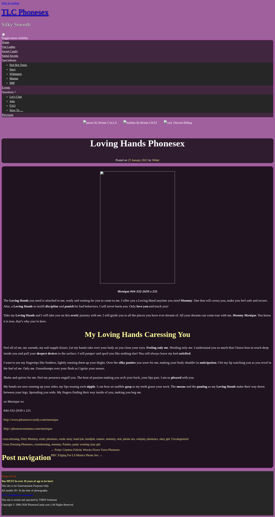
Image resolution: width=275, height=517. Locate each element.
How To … (16, 110)
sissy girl (164, 439)
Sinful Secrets (10, 55)
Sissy (13, 69)
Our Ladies (8, 46)
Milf (12, 83)
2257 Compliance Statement (17, 495)
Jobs (12, 101)
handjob (90, 439)
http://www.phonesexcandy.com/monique (31, 419)
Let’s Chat (16, 96)
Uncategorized (179, 439)
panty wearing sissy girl (86, 444)
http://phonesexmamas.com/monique (28, 428)
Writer (155, 160)
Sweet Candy (10, 51)
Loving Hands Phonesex (137, 143)
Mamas (14, 78)
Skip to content (10, 3)
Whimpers (16, 74)
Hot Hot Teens (18, 65)
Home (5, 42)
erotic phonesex (48, 439)
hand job (79, 439)
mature (100, 439)
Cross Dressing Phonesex (18, 444)
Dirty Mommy (29, 439)
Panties (66, 444)
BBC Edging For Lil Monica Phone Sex (76, 455)
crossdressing (42, 444)
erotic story (65, 439)
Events (6, 87)
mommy (110, 439)
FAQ (13, 105)
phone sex (129, 439)
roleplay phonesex (147, 439)
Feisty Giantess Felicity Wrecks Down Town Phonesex (85, 449)
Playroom (7, 114)
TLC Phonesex (25, 12)
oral (119, 439)
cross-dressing (11, 439)
